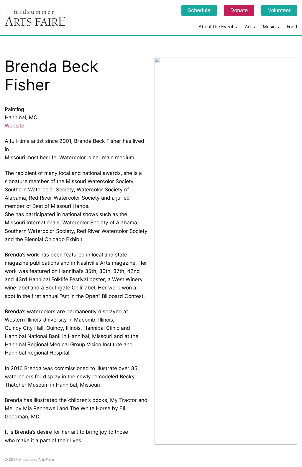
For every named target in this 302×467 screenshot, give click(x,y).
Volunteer (279, 10)
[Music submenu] (278, 26)
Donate (239, 10)
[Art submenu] (254, 26)
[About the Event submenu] (236, 26)
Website (14, 125)
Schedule (199, 10)
